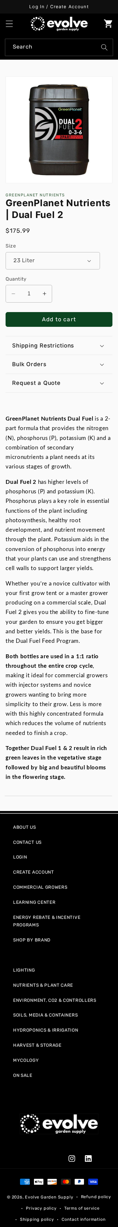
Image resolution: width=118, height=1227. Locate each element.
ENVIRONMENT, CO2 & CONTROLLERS (54, 1000)
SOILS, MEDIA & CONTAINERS (45, 1015)
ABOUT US (24, 827)
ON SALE (22, 1075)
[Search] (104, 47)
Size (11, 246)
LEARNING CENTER (34, 902)
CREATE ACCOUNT (33, 872)
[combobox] (59, 47)
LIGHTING (24, 970)
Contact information (84, 1219)
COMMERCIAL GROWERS (40, 887)
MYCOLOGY (26, 1060)
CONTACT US (27, 842)
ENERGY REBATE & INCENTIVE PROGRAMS (46, 921)
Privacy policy (41, 1208)
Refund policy (96, 1196)
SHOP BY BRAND (31, 939)
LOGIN (20, 857)
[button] (9, 23)
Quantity (16, 279)
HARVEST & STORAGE (37, 1045)
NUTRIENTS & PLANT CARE (43, 985)
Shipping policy (37, 1219)
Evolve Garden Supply (49, 1196)
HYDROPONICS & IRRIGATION (45, 1030)
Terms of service (82, 1208)
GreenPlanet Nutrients (35, 195)
